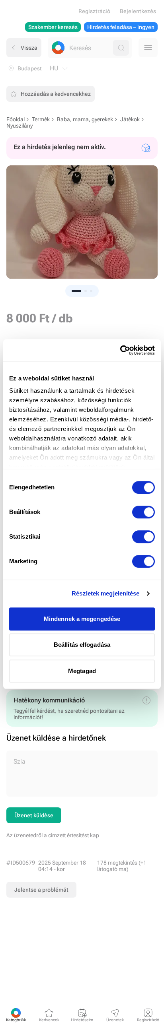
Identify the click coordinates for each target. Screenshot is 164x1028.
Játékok (130, 119)
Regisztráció (94, 11)
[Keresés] (121, 48)
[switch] (143, 512)
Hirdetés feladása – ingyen (120, 27)
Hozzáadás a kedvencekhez (56, 94)
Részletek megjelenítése (105, 593)
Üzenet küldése (33, 815)
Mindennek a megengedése (82, 618)
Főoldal (15, 119)
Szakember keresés (53, 27)
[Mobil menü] (148, 47)
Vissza (29, 48)
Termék (41, 119)
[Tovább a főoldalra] (58, 47)
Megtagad (82, 670)
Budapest (30, 68)
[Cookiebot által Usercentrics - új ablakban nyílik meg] (120, 350)
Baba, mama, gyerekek (85, 119)
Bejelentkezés (138, 11)
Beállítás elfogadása (82, 644)
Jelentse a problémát (41, 889)
